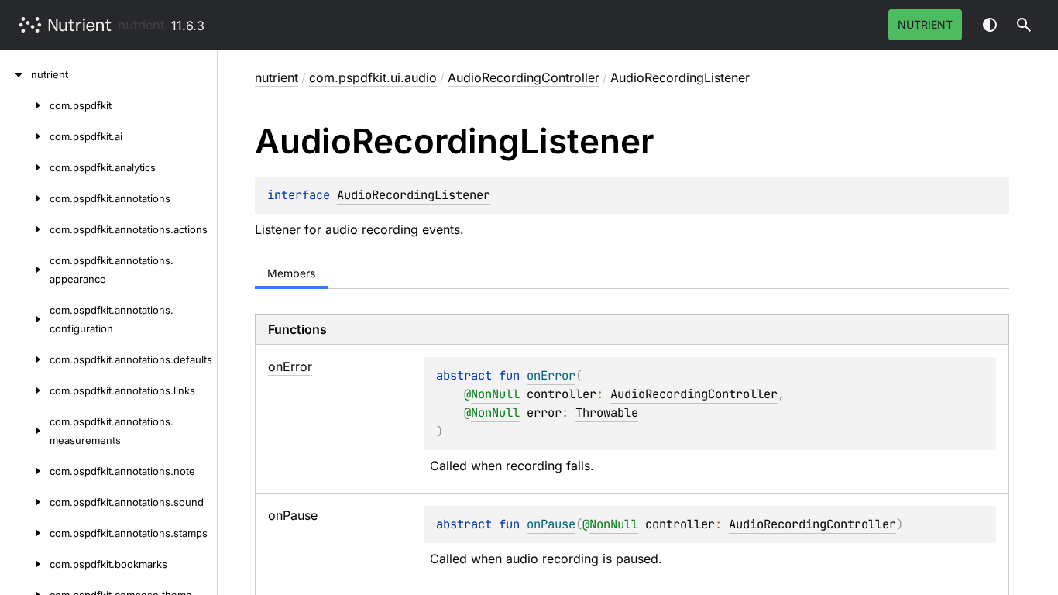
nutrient (141, 25)
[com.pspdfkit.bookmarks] (25, 564)
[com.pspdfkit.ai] (25, 136)
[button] (1023, 24)
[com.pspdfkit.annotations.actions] (25, 229)
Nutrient (925, 24)
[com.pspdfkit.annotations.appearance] (25, 269)
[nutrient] (15, 74)
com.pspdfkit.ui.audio (373, 77)
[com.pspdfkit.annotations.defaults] (25, 359)
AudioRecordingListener (413, 195)
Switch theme (989, 24)
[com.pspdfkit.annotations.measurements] (25, 431)
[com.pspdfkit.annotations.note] (25, 471)
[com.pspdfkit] (25, 105)
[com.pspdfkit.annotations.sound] (25, 502)
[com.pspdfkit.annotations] (25, 198)
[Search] (1023, 24)
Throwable (606, 412)
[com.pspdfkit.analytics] (25, 167)
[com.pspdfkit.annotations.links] (25, 390)
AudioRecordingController (523, 77)
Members (291, 273)
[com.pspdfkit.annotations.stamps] (25, 533)
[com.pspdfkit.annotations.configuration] (25, 319)
